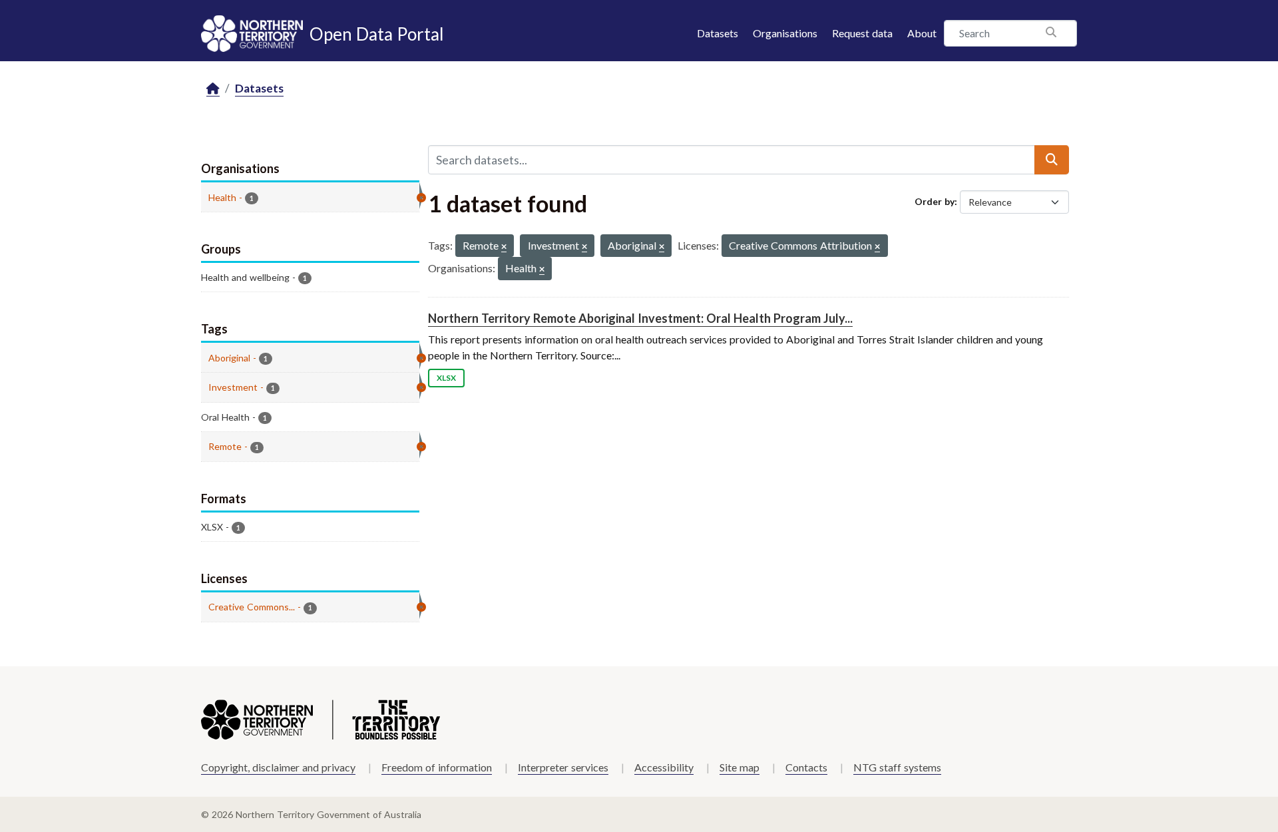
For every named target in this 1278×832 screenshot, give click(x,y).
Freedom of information (436, 767)
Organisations (785, 33)
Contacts (806, 767)
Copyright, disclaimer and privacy (278, 767)
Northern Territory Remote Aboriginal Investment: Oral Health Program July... (640, 318)
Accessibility (664, 767)
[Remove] (504, 247)
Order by (935, 201)
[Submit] (1051, 159)
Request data (862, 33)
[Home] (213, 89)
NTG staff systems (897, 767)
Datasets (717, 33)
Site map (739, 767)
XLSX (446, 378)
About (922, 33)
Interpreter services (563, 767)
